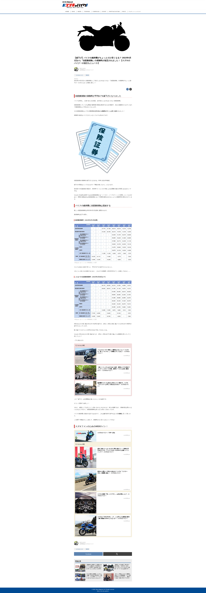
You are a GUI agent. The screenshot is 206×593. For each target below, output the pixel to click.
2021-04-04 (82, 68)
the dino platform (105, 591)
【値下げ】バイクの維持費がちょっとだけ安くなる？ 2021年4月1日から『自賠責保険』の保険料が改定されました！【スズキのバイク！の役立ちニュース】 (102, 60)
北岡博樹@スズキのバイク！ (87, 70)
